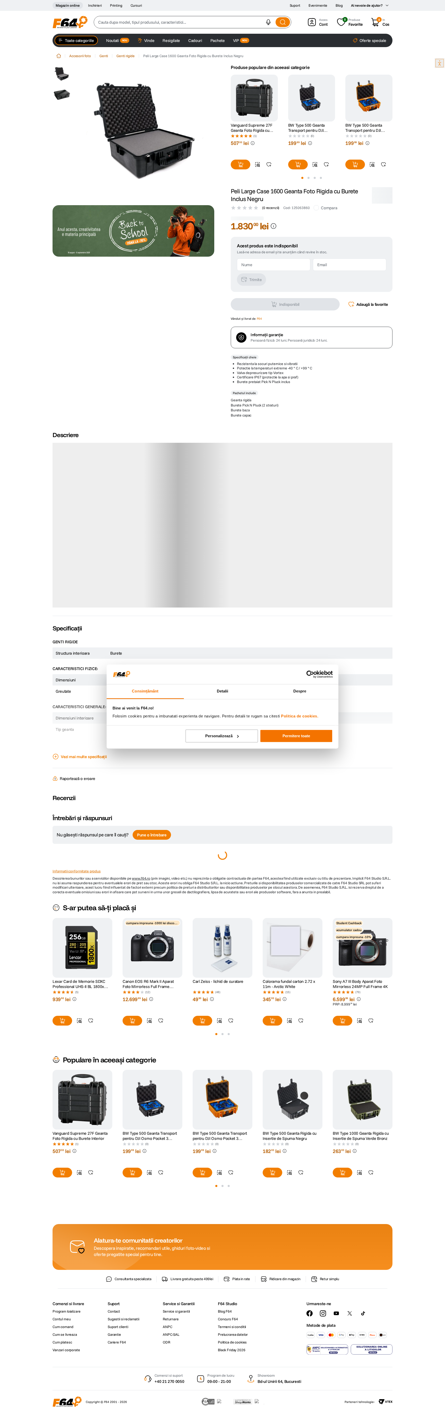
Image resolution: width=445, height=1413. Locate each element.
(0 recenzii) (270, 207)
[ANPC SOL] (371, 1378)
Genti (103, 56)
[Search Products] (283, 22)
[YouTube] (336, 1342)
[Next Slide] (392, 98)
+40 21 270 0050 (169, 1410)
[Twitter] (350, 1342)
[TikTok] (363, 1342)
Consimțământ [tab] (145, 691)
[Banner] (133, 231)
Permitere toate (296, 736)
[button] (268, 22)
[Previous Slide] (231, 98)
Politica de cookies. (299, 716)
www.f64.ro (141, 907)
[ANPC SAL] (327, 1378)
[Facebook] (309, 1342)
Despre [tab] (299, 691)
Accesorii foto (80, 56)
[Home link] (59, 56)
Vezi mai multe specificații (84, 785)
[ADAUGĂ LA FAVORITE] (269, 164)
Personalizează (219, 736)
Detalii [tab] (222, 691)
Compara (329, 207)
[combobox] (192, 22)
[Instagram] (323, 1342)
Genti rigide (125, 56)
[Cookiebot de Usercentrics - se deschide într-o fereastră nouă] (310, 674)
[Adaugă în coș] (240, 164)
